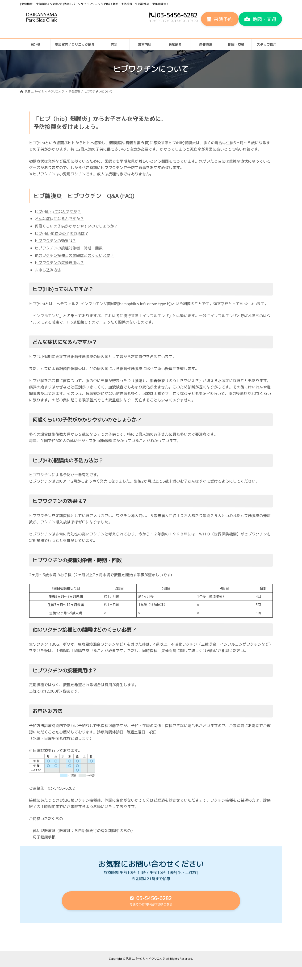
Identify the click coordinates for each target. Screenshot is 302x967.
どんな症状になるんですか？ (59, 218)
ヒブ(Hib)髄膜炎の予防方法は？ (61, 233)
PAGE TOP (291, 933)
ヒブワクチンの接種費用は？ (59, 262)
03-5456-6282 (177, 15)
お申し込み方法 (48, 269)
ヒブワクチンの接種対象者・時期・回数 (69, 247)
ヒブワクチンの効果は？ (55, 240)
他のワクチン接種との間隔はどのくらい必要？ (74, 255)
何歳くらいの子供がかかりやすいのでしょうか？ (76, 225)
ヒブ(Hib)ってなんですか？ (58, 211)
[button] (220, 19)
